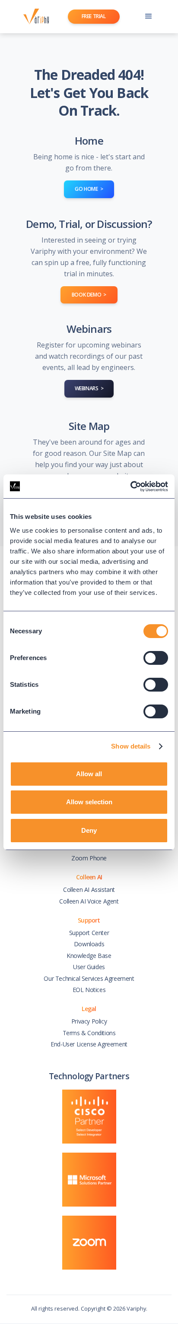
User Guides (89, 967)
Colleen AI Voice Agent (88, 901)
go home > (89, 189)
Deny (89, 830)
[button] (148, 16)
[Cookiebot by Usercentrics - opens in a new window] (130, 486)
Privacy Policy (89, 1021)
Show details (130, 746)
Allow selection (89, 802)
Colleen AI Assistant (89, 889)
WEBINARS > (89, 388)
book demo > (89, 294)
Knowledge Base (89, 955)
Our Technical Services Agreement (89, 978)
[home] (34, 17)
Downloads (89, 944)
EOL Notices (89, 990)
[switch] (155, 658)
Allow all (89, 773)
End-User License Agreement (89, 1044)
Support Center (89, 933)
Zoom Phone (89, 858)
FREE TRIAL (94, 16)
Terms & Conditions (89, 1033)
